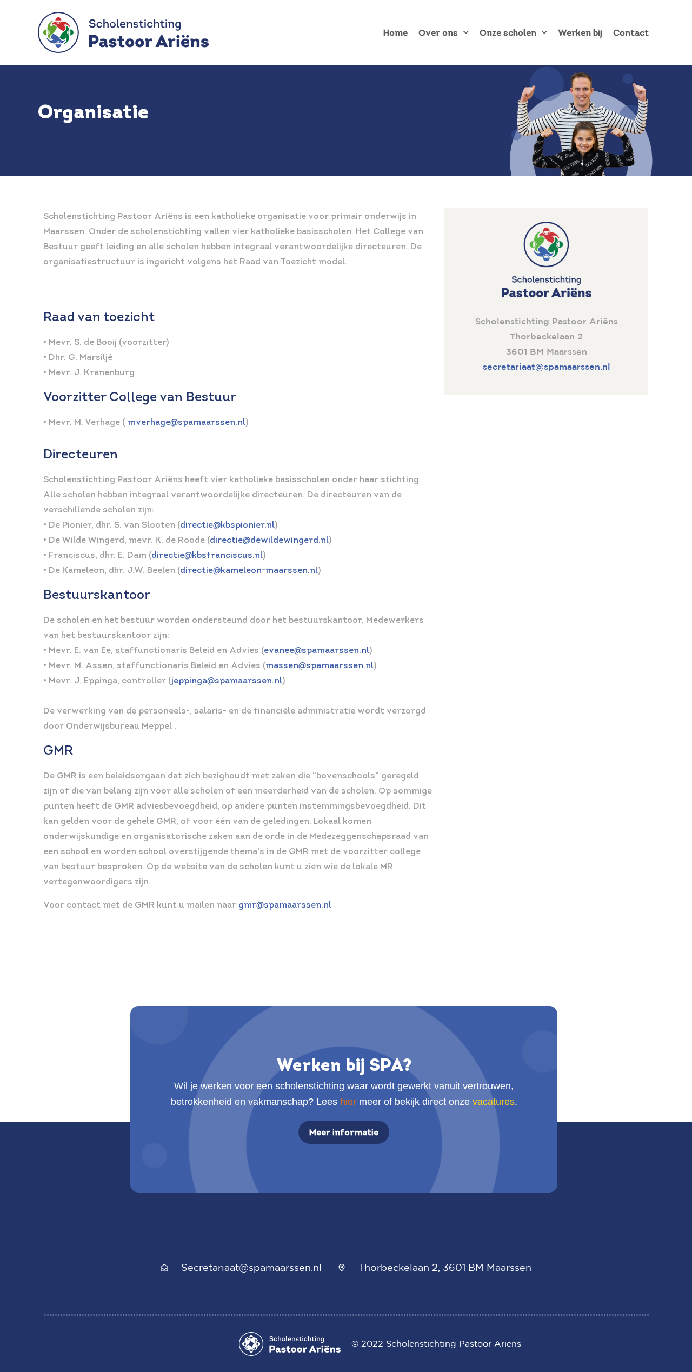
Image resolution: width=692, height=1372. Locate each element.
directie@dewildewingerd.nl (269, 539)
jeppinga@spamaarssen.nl (226, 680)
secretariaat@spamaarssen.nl (546, 366)
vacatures (494, 1101)
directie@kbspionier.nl (227, 524)
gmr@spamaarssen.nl (284, 904)
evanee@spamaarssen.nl (316, 649)
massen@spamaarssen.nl (319, 665)
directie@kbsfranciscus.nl (207, 554)
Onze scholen (508, 32)
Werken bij (580, 32)
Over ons (438, 32)
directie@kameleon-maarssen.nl (249, 569)
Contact (631, 32)
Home (395, 32)
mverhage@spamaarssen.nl (186, 421)
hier (348, 1101)
